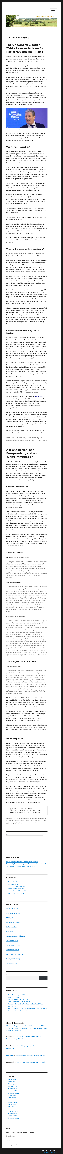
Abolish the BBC (13, 882)
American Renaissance (13, 922)
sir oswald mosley (24, 822)
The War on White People (37, 437)
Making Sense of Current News (23, 437)
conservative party (10, 439)
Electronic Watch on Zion (16, 888)
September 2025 (13, 1093)
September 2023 (13, 1118)
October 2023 (12, 1116)
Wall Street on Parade (13, 913)
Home (8, 1128)
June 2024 (11, 1109)
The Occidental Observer (14, 909)
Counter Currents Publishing (15, 936)
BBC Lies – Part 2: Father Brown (18, 999)
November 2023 (13, 1113)
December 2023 (13, 1111)
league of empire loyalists (28, 820)
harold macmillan (18, 820)
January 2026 (12, 1086)
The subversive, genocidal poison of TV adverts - (22, 1026)
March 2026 (12, 1082)
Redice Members (11, 927)
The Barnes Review (12, 949)
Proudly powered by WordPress (16, 1145)
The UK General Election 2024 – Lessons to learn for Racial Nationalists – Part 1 (25, 48)
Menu (53, 10)
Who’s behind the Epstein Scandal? (19, 1002)
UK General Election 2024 (31, 440)
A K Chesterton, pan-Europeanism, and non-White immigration (23, 453)
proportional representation (12, 440)
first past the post (20, 439)
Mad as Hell (10, 1055)
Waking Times (11, 918)
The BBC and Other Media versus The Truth (30, 1055)
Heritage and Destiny (13, 959)
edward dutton (9, 820)
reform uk (22, 440)
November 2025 (13, 1088)
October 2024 (12, 1102)
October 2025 (12, 1091)
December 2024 (13, 1097)
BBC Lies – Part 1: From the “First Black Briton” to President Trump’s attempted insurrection (26, 1028)
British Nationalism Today (16, 886)
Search (8, 975)
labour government (29, 439)
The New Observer (12, 940)
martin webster (38, 820)
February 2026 (12, 1084)
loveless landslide (38, 439)
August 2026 (12, 1079)
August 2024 (12, 1104)
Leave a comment (42, 440)
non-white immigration (14, 822)
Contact (8, 1140)
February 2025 (12, 1095)
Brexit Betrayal (13, 884)
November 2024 (13, 1100)
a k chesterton (33, 818)
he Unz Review (12, 963)
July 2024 (11, 1106)
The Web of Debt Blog (13, 945)
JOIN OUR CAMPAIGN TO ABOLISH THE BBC (20, 1132)
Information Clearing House (15, 954)
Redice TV (9, 931)
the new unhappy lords (34, 822)
